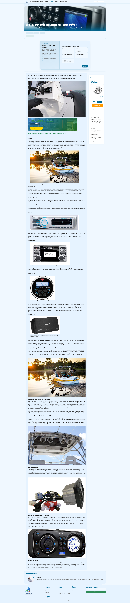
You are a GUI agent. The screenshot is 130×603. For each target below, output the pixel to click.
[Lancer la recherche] (103, 1)
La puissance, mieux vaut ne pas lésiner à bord (96, 127)
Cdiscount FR (100, 101)
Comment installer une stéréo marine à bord (96, 138)
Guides (56, 1)
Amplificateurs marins (95, 134)
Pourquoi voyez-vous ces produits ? (96, 110)
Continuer (85, 66)
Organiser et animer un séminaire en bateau (64, 589)
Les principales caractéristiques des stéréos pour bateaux (96, 116)
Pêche (41, 1)
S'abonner (96, 591)
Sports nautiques (35, 1)
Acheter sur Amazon (97, 105)
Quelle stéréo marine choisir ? (96, 119)
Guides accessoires (32, 4)
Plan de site (47, 592)
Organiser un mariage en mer (63, 591)
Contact (73, 588)
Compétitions (46, 1)
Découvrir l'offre (36, 128)
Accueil (27, 4)
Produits (52, 1)
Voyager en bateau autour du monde (64, 593)
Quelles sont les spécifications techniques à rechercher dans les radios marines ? (96, 123)
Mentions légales (74, 590)
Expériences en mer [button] (63, 1)
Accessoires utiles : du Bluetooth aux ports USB (96, 131)
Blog (30, 1)
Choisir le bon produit (94, 141)
